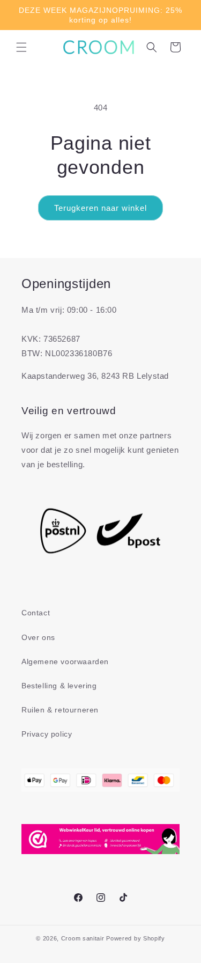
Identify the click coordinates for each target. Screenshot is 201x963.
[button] (21, 47)
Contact (35, 612)
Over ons (38, 637)
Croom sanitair (83, 938)
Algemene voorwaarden (65, 661)
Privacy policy (46, 734)
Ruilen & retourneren (60, 709)
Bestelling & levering (59, 685)
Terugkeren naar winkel (100, 207)
